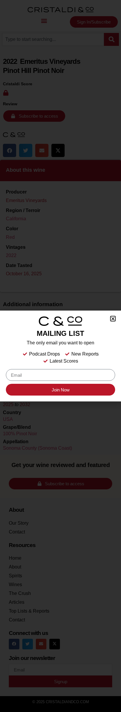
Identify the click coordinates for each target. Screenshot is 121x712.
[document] (60, 356)
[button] (113, 318)
